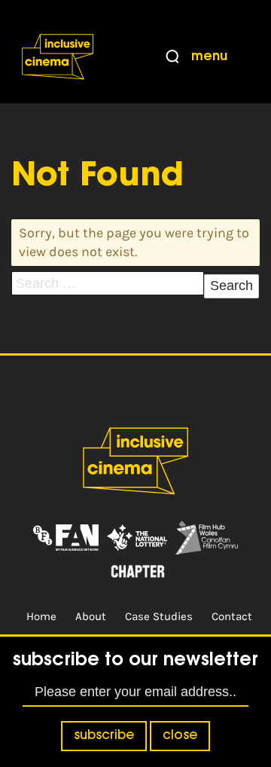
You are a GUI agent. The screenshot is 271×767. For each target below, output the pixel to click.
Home (41, 616)
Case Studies (159, 616)
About (90, 616)
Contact (232, 616)
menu (209, 57)
